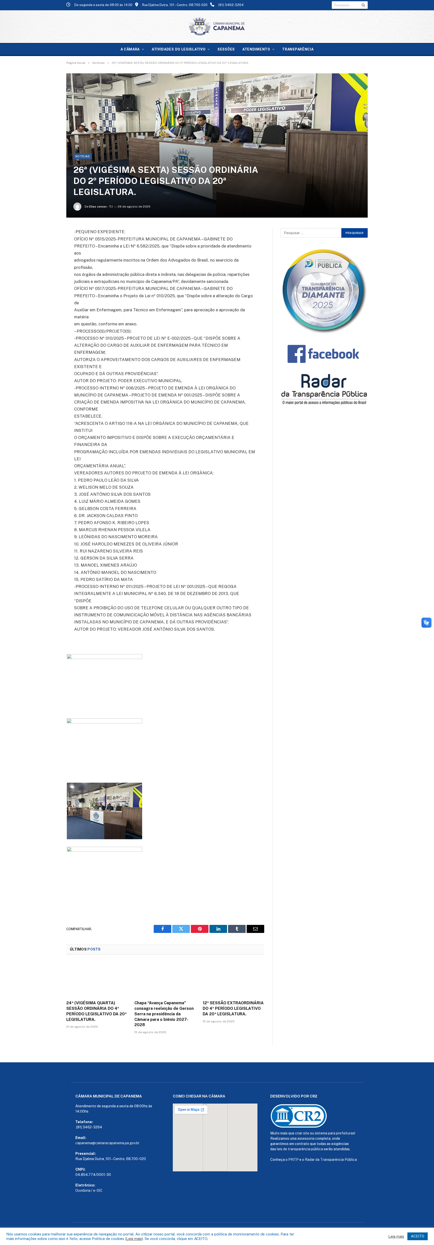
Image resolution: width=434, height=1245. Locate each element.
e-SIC (97, 1190)
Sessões (226, 49)
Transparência (297, 49)
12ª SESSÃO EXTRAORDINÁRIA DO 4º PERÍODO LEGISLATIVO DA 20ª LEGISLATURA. (233, 1008)
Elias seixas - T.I (101, 206)
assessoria (305, 1138)
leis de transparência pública (300, 1149)
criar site (302, 1133)
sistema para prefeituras (334, 1133)
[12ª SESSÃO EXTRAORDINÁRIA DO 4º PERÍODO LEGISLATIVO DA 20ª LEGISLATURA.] (233, 979)
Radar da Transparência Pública (331, 1160)
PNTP (293, 1160)
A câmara (130, 49)
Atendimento (256, 49)
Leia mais (134, 1238)
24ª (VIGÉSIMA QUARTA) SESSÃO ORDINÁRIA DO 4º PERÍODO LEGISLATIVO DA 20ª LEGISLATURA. (96, 1011)
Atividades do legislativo (179, 49)
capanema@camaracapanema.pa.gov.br (107, 1143)
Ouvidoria (82, 1190)
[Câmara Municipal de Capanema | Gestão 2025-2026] (217, 26)
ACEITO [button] (417, 1236)
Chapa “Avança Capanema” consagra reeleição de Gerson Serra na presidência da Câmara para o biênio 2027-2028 (164, 1014)
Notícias (82, 156)
